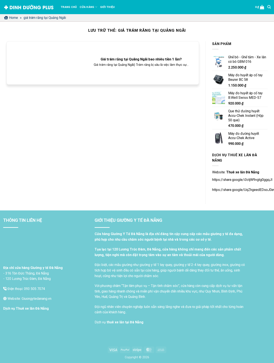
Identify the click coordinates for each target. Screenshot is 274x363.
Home (13, 18)
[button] (259, 7)
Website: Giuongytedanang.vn (29, 299)
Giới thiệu (107, 7)
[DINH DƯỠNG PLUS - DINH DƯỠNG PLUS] (28, 7)
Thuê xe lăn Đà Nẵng (242, 172)
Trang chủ (69, 7)
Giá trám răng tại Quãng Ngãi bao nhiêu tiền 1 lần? (141, 59)
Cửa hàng (87, 7)
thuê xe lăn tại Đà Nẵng (125, 322)
